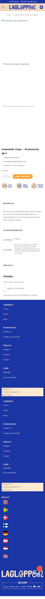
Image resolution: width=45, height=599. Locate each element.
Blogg (5, 319)
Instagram (6, 349)
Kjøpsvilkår (7, 372)
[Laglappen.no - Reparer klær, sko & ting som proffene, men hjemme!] (22, 7)
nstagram (7, 446)
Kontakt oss (7, 332)
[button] (3, 7)
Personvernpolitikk (9, 377)
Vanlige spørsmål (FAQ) (11, 337)
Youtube (6, 360)
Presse (5, 314)
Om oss (6, 309)
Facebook (6, 354)
